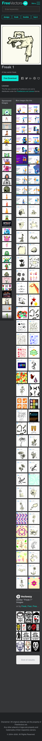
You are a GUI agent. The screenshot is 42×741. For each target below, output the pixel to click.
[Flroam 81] (34, 441)
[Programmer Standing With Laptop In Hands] (34, 179)
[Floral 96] (21, 505)
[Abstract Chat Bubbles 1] (21, 326)
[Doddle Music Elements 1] (34, 326)
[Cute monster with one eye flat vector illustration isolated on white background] (6, 252)
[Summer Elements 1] (34, 300)
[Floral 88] (34, 466)
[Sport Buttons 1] (34, 403)
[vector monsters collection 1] (6, 287)
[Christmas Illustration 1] (22, 300)
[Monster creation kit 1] (6, 308)
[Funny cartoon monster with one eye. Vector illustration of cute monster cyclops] (6, 238)
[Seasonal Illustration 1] (22, 313)
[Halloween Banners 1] (34, 415)
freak (16, 17)
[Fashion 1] (21, 249)
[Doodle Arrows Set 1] (34, 313)
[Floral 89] (22, 479)
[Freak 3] (22, 262)
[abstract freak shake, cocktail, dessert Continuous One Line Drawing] (6, 119)
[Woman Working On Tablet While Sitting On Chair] (34, 189)
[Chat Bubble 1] (34, 224)
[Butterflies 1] (34, 377)
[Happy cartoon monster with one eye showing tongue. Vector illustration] (6, 140)
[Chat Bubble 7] (34, 557)
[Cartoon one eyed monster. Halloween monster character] (6, 259)
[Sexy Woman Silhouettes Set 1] (34, 390)
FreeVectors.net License (25, 91)
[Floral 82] (21, 454)
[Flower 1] (22, 390)
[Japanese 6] (34, 544)
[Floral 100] (22, 583)
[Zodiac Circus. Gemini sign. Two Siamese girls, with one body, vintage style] (6, 126)
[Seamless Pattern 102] (34, 583)
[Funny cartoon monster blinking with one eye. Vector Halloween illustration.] (6, 231)
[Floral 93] (34, 492)
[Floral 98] (34, 518)
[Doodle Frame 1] (34, 352)
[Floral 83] (34, 454)
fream (35, 606)
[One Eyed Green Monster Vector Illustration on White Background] (6, 154)
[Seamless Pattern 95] (34, 479)
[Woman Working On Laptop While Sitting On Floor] (21, 199)
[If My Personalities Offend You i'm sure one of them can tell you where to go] (6, 294)
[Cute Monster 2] (21, 570)
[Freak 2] (34, 237)
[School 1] (34, 262)
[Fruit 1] (34, 249)
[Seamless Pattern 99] (21, 544)
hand (35, 17)
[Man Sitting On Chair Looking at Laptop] (21, 169)
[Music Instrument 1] (34, 428)
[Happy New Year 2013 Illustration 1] (21, 365)
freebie (26, 17)
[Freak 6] (34, 211)
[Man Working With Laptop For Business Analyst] (21, 179)
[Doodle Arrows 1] (21, 428)
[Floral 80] (34, 570)
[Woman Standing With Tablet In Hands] (34, 199)
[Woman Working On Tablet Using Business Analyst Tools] (21, 189)
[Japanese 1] (21, 237)
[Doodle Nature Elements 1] (21, 352)
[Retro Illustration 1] (34, 288)
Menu (34, 3)
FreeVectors (15, 3)
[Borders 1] (21, 288)
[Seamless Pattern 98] (21, 531)
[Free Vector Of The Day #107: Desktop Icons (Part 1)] (22, 403)
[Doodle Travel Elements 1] (21, 339)
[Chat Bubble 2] (34, 505)
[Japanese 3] (34, 531)
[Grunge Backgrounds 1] (21, 415)
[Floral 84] (21, 466)
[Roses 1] (21, 275)
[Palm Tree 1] (22, 441)
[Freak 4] (21, 211)
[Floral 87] (34, 365)
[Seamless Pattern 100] (21, 557)
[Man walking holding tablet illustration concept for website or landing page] (21, 118)
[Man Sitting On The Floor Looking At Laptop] (34, 159)
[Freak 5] (21, 224)
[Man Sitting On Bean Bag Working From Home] (34, 169)
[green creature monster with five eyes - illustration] (6, 217)
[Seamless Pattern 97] (21, 518)
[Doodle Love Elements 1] (34, 339)
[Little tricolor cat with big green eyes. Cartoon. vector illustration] (6, 280)
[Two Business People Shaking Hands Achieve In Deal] (21, 159)
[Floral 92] (21, 492)
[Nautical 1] (34, 275)
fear (30, 606)
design (7, 17)
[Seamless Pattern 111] (21, 377)
